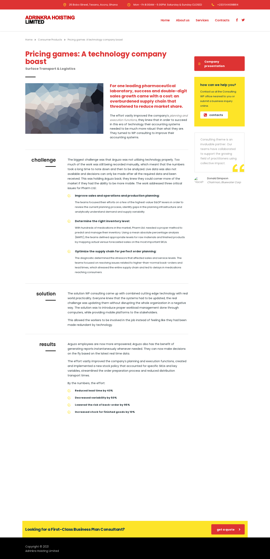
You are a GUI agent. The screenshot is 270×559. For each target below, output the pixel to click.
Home (165, 20)
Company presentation (214, 64)
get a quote (226, 530)
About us (182, 20)
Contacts (222, 20)
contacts (216, 115)
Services (202, 20)
